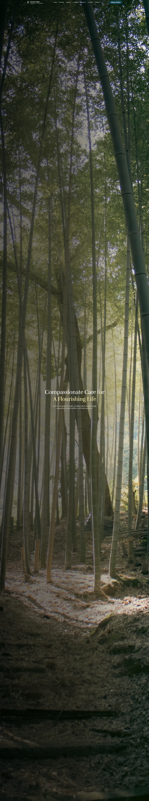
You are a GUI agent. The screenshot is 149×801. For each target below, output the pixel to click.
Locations (90, 2)
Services (68, 2)
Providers (61, 2)
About (55, 2)
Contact (97, 2)
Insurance (83, 2)
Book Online (115, 2)
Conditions (76, 2)
